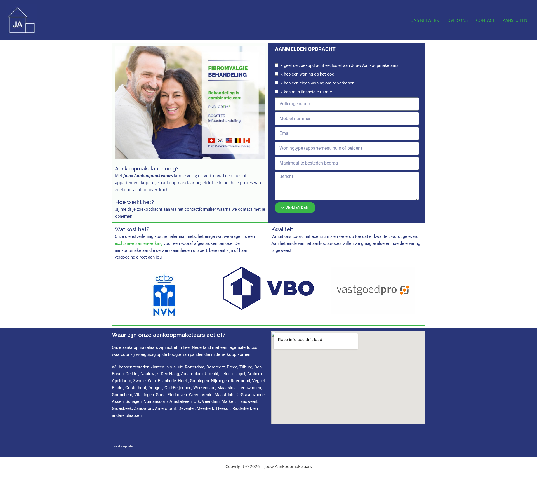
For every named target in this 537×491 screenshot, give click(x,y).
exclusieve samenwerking (138, 243)
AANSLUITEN (515, 20)
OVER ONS (457, 20)
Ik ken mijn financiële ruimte (305, 92)
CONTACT (485, 20)
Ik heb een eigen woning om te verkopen (316, 83)
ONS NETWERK (424, 20)
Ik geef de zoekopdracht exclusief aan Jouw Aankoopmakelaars (339, 65)
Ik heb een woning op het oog (306, 74)
